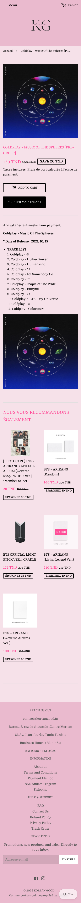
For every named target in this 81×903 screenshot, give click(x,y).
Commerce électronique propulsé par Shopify (39, 895)
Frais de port (37, 169)
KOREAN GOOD (44, 890)
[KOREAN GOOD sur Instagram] (43, 879)
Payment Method (40, 778)
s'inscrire (68, 859)
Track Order (40, 828)
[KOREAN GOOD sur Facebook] (36, 879)
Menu (12, 5)
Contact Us (40, 811)
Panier (72, 5)
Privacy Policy (40, 823)
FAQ (40, 806)
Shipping (40, 789)
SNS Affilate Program (40, 784)
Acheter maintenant (24, 201)
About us (40, 767)
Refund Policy (40, 817)
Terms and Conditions (40, 772)
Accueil (8, 50)
